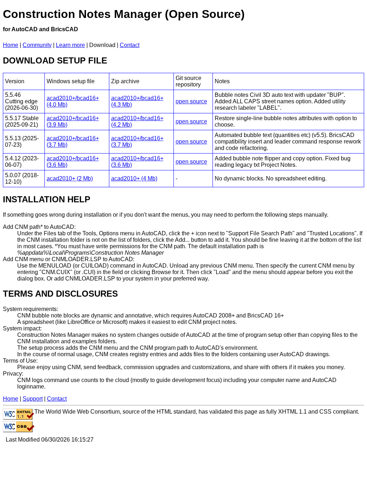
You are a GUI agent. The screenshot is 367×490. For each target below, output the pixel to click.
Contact (129, 45)
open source (191, 101)
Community (37, 45)
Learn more (70, 45)
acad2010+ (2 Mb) (70, 178)
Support (33, 399)
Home (10, 45)
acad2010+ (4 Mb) (134, 178)
